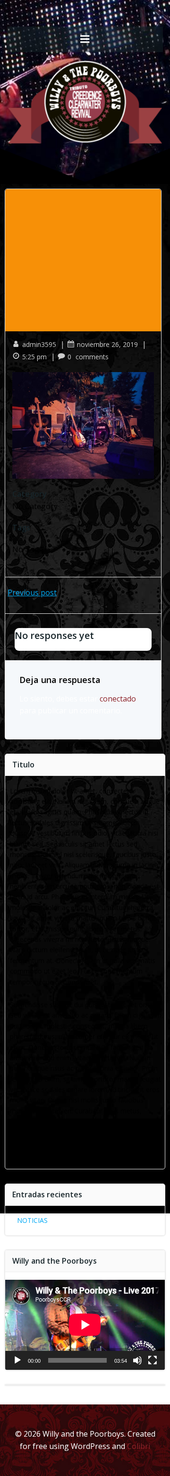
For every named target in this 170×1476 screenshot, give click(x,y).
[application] (85, 1325)
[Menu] (85, 39)
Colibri (138, 1446)
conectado (118, 698)
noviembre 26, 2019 (107, 344)
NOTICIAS (32, 1220)
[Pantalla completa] (152, 1360)
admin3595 (39, 344)
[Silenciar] (137, 1360)
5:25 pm (34, 356)
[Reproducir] (17, 1360)
